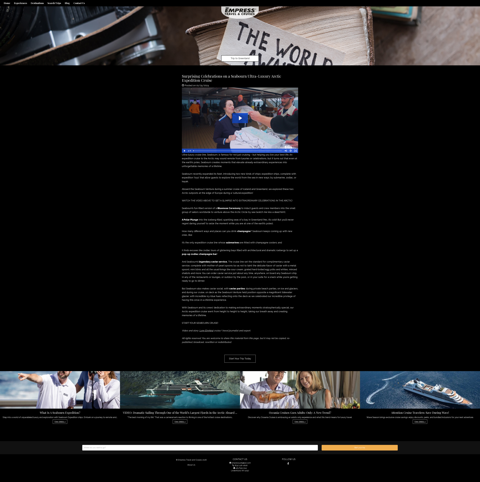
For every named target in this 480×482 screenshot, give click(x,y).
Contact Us (79, 3)
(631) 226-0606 (241, 465)
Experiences (20, 3)
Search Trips (54, 3)
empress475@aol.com (241, 463)
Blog (67, 3)
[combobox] (200, 447)
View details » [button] (60, 422)
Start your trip (359, 448)
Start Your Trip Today (240, 358)
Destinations (37, 3)
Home (7, 3)
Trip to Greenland (240, 58)
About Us (191, 465)
